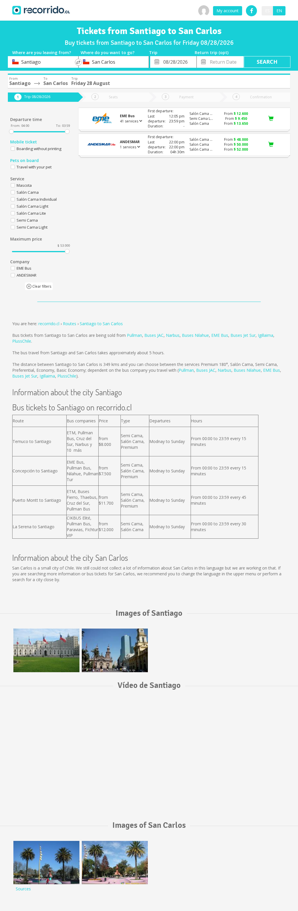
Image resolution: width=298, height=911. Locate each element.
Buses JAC (154, 335)
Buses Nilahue (195, 335)
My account (228, 10)
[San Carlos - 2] (46, 863)
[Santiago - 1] (46, 650)
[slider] (11, 131)
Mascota (24, 185)
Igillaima (265, 335)
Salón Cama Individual (37, 199)
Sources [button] (23, 889)
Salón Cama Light (32, 206)
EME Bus (219, 335)
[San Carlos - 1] (115, 863)
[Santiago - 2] (115, 650)
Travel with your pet (34, 167)
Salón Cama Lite (31, 213)
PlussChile (21, 341)
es (267, 10)
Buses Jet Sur (243, 335)
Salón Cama (28, 192)
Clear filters (41, 286)
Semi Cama (27, 220)
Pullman (134, 335)
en (279, 10)
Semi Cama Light (32, 227)
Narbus (173, 335)
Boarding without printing (39, 148)
